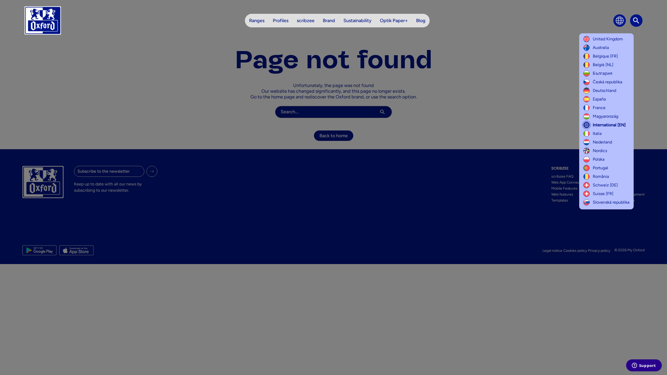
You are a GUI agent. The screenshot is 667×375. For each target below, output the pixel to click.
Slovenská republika (611, 202)
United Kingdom (608, 38)
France (599, 107)
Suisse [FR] (603, 193)
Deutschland (604, 90)
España (599, 99)
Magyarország (605, 116)
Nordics (600, 150)
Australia (601, 47)
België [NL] (603, 64)
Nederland (602, 142)
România (601, 176)
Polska (598, 159)
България (602, 73)
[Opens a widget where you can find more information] (644, 365)
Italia (597, 133)
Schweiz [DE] (605, 185)
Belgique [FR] (605, 56)
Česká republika (607, 81)
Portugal (600, 167)
